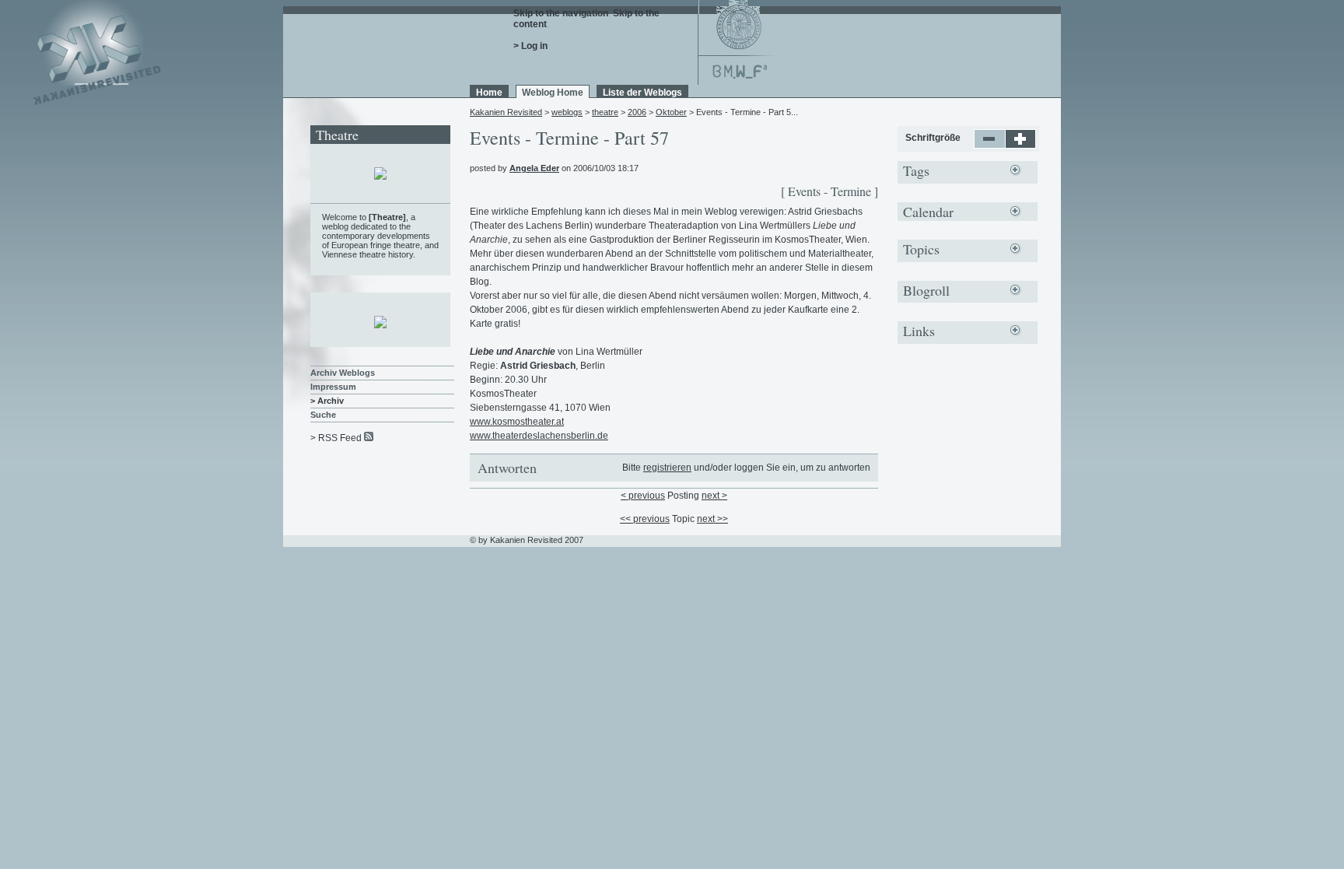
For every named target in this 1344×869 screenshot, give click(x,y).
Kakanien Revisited (506, 112)
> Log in (530, 45)
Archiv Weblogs (342, 372)
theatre (605, 112)
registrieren (667, 467)
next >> (712, 518)
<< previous (645, 518)
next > (714, 495)
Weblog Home (552, 92)
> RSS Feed (336, 438)
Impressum (333, 386)
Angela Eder (534, 168)
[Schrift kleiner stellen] (990, 145)
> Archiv (327, 400)
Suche (323, 414)
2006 (637, 112)
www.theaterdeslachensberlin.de (539, 435)
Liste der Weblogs (642, 92)
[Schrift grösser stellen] (1021, 145)
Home (489, 92)
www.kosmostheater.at (517, 421)
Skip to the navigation (560, 13)
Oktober (671, 112)
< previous (643, 495)
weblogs (567, 112)
